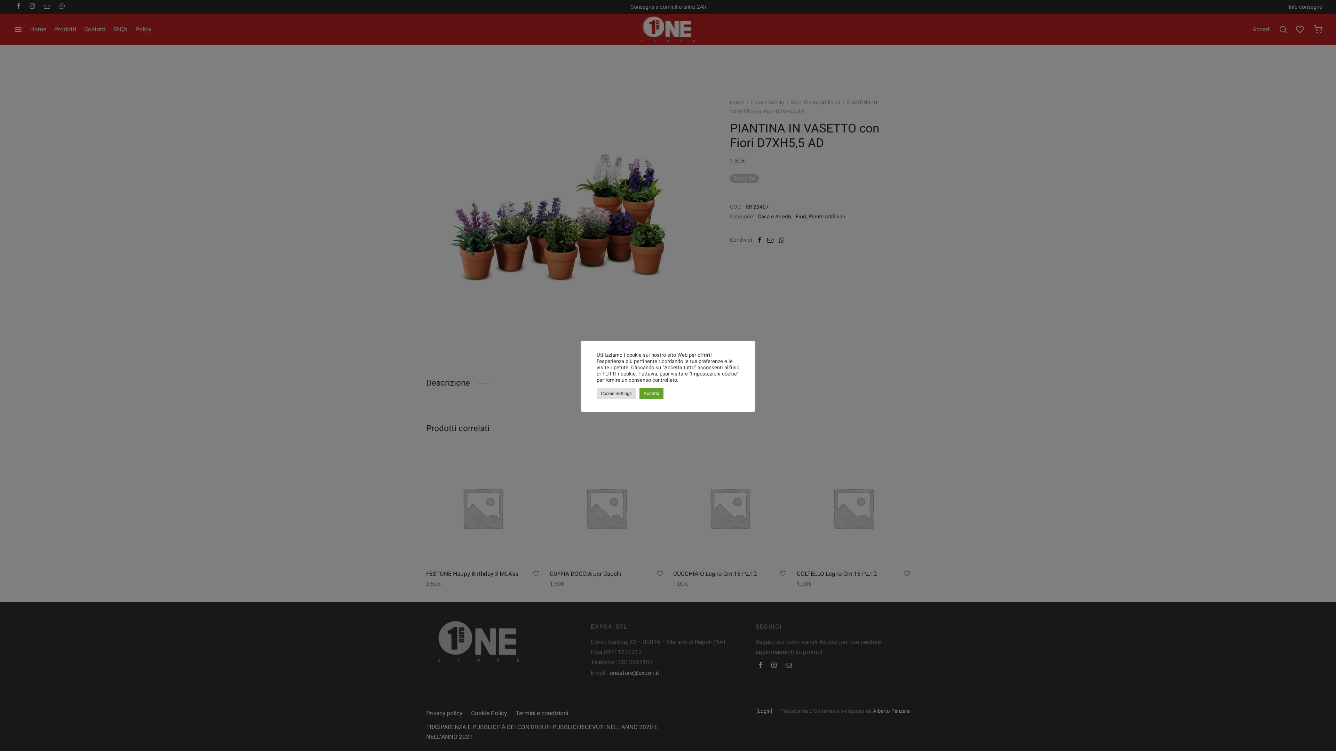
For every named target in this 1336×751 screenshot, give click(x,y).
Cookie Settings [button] (616, 393)
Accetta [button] (651, 393)
